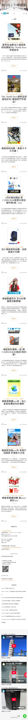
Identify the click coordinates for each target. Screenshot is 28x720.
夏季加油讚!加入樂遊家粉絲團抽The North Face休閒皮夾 (14, 47)
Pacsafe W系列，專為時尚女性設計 (9, 610)
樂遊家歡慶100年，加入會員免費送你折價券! (14, 402)
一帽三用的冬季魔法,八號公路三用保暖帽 (10, 600)
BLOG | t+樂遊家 (14, 4)
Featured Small (14, 42)
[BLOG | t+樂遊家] (6, 13)
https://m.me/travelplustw (7, 580)
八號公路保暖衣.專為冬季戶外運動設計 (10, 603)
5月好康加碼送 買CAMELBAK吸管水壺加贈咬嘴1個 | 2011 (14, 200)
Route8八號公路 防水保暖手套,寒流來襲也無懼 (12, 597)
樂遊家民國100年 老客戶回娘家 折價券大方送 (14, 451)
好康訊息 (21, 42)
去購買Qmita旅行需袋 (6, 684)
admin (5, 70)
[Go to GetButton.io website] (25, 718)
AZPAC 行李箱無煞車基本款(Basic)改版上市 (11, 616)
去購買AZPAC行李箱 (6, 711)
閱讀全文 (14, 65)
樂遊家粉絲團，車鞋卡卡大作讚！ (14, 149)
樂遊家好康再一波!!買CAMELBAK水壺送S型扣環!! (14, 352)
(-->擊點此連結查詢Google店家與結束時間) (11, 547)
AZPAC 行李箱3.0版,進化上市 (8, 588)
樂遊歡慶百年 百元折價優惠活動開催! (14, 299)
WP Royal (15, 717)
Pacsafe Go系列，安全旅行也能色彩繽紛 (10, 613)
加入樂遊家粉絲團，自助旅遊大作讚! (14, 250)
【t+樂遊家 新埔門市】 (6, 531)
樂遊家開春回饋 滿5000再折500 (14, 499)
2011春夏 (7, 42)
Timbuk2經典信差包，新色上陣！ (9, 607)
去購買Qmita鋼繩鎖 (5, 657)
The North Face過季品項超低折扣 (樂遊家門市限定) (14, 99)
